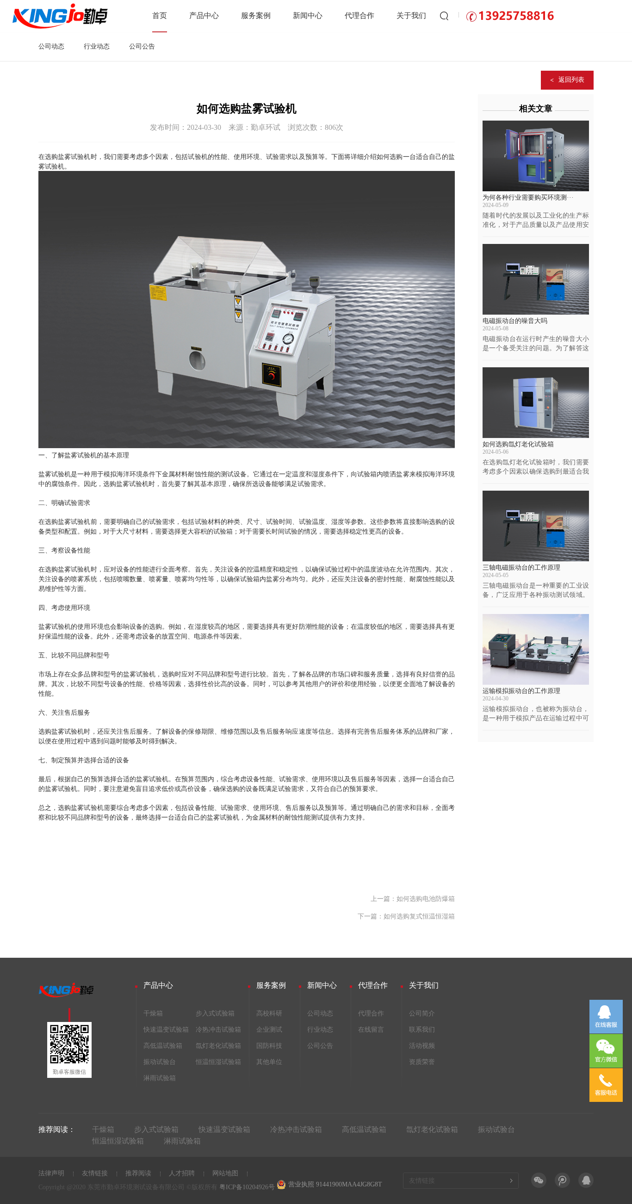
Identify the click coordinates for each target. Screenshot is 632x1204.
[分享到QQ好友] (586, 1180)
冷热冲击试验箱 (218, 1029)
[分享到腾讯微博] (562, 1180)
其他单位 (269, 1061)
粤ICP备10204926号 (247, 1187)
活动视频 (422, 1045)
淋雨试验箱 (159, 1078)
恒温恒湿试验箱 (218, 1061)
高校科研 (269, 1013)
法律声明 (51, 1173)
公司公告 (142, 46)
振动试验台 (159, 1061)
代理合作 (359, 15)
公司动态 (51, 46)
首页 (159, 15)
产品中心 (204, 15)
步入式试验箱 (215, 1013)
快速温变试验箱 (166, 1029)
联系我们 (422, 1029)
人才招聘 (182, 1173)
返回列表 (571, 79)
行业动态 (97, 46)
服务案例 (256, 15)
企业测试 (269, 1029)
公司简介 (422, 1013)
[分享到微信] (538, 1180)
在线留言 (371, 1029)
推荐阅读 (138, 1173)
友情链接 (95, 1173)
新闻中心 (307, 15)
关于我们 (411, 15)
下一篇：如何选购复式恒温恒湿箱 (406, 916)
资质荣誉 (422, 1061)
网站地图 (225, 1173)
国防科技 (269, 1045)
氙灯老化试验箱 (218, 1045)
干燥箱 (153, 1013)
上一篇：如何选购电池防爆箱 (413, 898)
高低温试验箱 (162, 1045)
